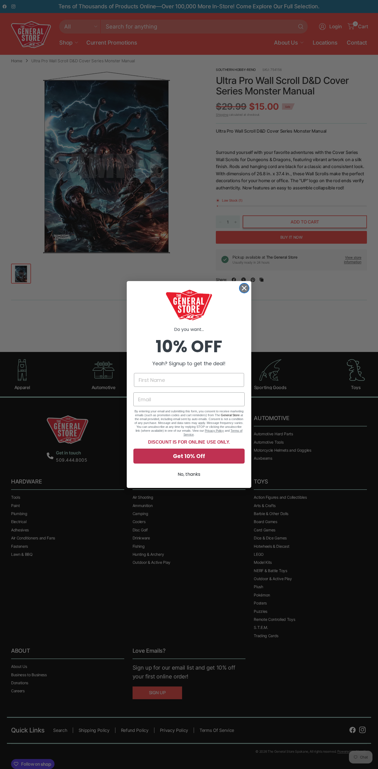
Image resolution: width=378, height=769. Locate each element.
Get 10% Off (189, 456)
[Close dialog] (244, 288)
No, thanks (189, 474)
